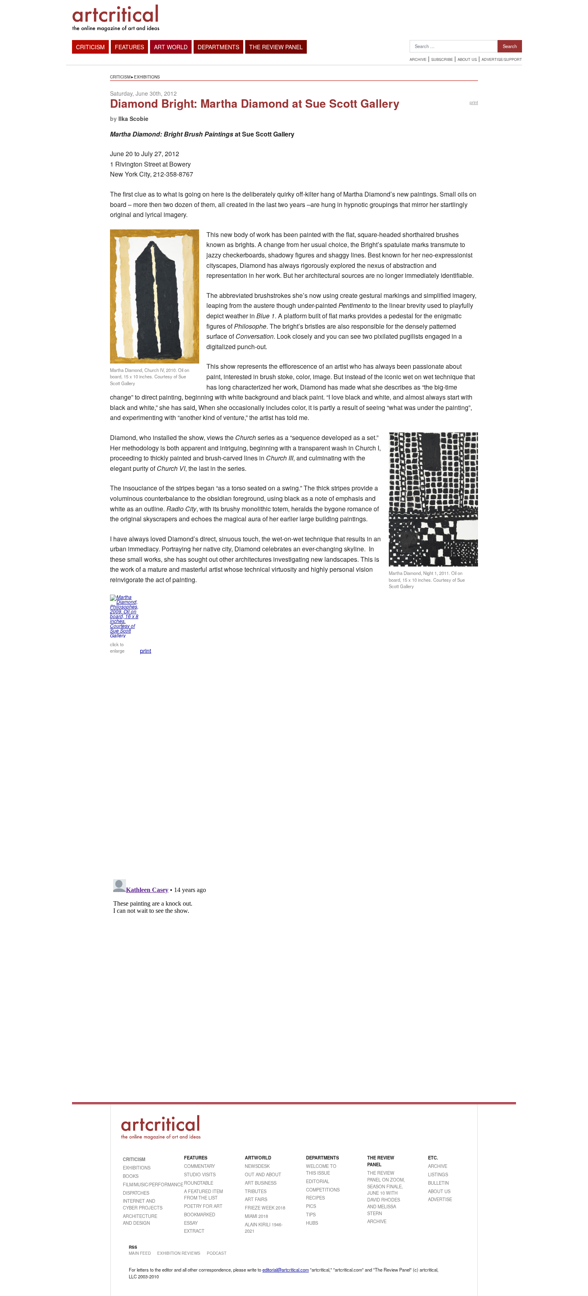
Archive (418, 59)
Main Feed (140, 1253)
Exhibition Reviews (178, 1253)
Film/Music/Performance (143, 1184)
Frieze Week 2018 (265, 1207)
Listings (438, 1174)
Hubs (312, 1223)
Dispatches (136, 1193)
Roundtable (198, 1182)
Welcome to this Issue (321, 1169)
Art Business (260, 1182)
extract (194, 1231)
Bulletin (438, 1182)
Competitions (323, 1189)
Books (130, 1176)
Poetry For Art (203, 1206)
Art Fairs (256, 1199)
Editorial (317, 1181)
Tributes (255, 1191)
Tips (311, 1214)
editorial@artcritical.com (285, 1269)
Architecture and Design (140, 1219)
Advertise (440, 1199)
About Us (467, 59)
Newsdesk (257, 1166)
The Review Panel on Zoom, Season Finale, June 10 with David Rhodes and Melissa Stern (386, 1192)
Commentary (199, 1166)
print (474, 102)
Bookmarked (199, 1214)
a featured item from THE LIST (203, 1194)
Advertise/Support (502, 59)
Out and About (263, 1174)
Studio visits (200, 1174)
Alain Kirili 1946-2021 (264, 1227)
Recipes (315, 1197)
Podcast (216, 1253)
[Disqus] (294, 769)
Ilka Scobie (133, 119)
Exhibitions (147, 77)
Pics (311, 1206)
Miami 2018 (256, 1216)
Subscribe (442, 59)
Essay (191, 1223)
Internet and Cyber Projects (142, 1204)
